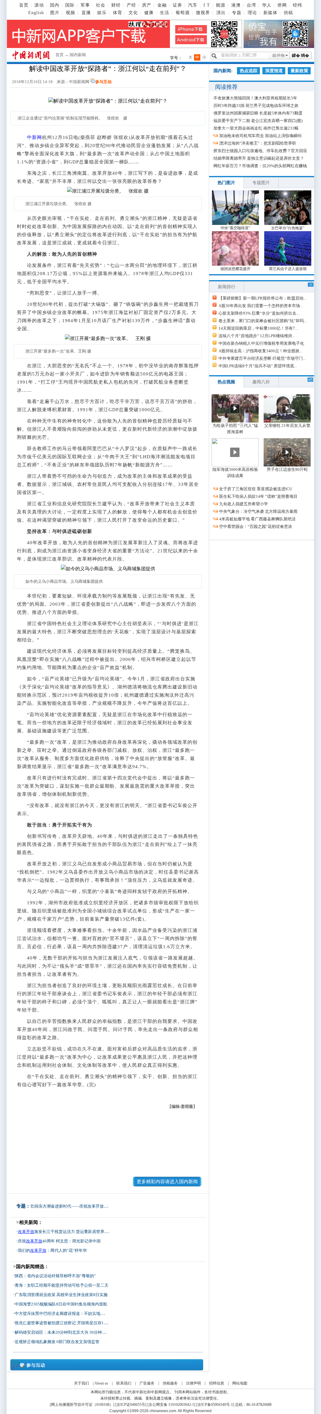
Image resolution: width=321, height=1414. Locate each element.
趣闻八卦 (261, 382)
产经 (131, 5)
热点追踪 (248, 70)
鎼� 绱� (300, 55)
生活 (164, 12)
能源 (220, 5)
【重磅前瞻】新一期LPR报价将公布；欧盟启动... (262, 298)
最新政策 (299, 70)
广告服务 (147, 1383)
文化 (133, 12)
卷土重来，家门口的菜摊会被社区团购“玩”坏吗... (262, 320)
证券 (177, 5)
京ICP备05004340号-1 (215, 1404)
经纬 (297, 5)
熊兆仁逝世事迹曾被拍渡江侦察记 (45, 1323)
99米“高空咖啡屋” (235, 228)
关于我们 (81, 1383)
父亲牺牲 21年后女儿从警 (287, 425)
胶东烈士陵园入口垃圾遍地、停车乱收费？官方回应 (260, 150)
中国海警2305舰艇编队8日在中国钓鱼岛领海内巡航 (61, 1304)
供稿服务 (170, 1383)
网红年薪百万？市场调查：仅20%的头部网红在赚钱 (260, 165)
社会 (100, 5)
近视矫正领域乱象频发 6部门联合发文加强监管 (57, 1341)
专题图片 (261, 182)
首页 (24, 5)
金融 (162, 5)
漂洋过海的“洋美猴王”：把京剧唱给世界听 (257, 143)
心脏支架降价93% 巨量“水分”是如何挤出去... (258, 313)
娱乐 (102, 12)
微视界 (203, 12)
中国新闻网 (79, 81)
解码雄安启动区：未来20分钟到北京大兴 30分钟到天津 (64, 1332)
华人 (266, 5)
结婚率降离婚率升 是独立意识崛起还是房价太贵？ (258, 158)
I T (206, 5)
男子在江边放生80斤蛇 (287, 469)
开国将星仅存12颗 (93, 1323)
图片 (55, 12)
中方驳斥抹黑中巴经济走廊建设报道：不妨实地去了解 (64, 1313)
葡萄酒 (183, 12)
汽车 (192, 5)
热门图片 (226, 182)
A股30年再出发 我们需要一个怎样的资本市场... (260, 305)
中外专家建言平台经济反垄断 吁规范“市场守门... (262, 358)
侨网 (282, 5)
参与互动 (103, 81)
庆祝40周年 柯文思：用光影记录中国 (59, 1241)
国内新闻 (78, 54)
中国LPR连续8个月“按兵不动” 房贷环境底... (257, 366)
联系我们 (123, 1383)
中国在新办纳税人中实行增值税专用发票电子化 (261, 343)
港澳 (236, 5)
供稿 (288, 12)
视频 (70, 12)
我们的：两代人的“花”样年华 (52, 1250)
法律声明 (193, 1383)
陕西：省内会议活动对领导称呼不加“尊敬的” (55, 1275)
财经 (116, 5)
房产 (146, 5)
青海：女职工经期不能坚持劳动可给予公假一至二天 (61, 1285)
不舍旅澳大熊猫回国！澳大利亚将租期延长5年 (255, 98)
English (36, 12)
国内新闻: (223, 70)
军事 (85, 5)
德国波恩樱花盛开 (235, 269)
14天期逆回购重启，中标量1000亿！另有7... (258, 328)
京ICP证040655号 (131, 1404)
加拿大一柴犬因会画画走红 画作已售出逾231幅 (255, 128)
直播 (86, 12)
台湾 (251, 5)
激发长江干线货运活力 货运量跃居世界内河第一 (69, 1231)
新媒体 (270, 12)
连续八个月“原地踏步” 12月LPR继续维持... (256, 335)
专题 (236, 12)
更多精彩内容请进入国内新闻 (167, 1181)
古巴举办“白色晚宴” (287, 228)
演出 (221, 12)
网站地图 (239, 1383)
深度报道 (274, 70)
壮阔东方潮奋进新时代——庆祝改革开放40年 (71, 1206)
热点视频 (226, 382)
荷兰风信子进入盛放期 (288, 269)
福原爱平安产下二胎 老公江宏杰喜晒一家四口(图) (258, 120)
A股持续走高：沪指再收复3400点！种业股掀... (260, 350)
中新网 (34, 137)
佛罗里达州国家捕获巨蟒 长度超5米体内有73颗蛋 (258, 113)
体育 (117, 12)
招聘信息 (216, 1383)
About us (101, 1383)
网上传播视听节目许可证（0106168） (82, 1404)
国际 (70, 5)
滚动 (39, 5)
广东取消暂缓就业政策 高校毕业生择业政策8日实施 (61, 1294)
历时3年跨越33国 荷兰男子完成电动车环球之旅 (255, 105)
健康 (149, 12)
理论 (252, 12)
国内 (54, 5)
